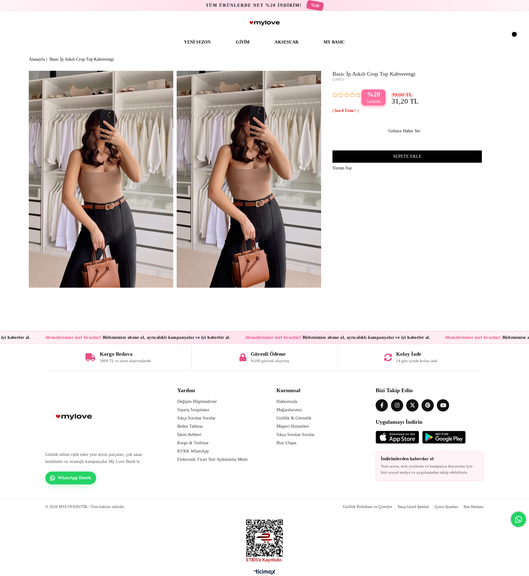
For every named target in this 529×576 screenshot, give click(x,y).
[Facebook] (382, 405)
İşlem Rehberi (189, 434)
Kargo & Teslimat (192, 443)
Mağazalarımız (289, 409)
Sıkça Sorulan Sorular (196, 418)
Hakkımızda (286, 401)
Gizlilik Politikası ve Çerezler (367, 506)
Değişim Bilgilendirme (197, 401)
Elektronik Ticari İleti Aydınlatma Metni (212, 459)
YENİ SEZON (197, 42)
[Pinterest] (428, 405)
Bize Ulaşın (286, 443)
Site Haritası (473, 506)
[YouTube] (443, 405)
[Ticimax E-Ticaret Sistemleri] (265, 573)
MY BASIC (334, 42)
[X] (412, 405)
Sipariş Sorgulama (193, 409)
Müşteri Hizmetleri (292, 426)
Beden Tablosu (190, 426)
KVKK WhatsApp (193, 451)
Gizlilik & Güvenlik (293, 418)
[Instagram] (397, 405)
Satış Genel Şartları (413, 506)
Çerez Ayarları (446, 506)
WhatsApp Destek (74, 478)
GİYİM (242, 42)
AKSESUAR (286, 42)
